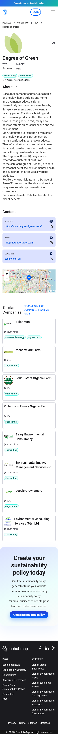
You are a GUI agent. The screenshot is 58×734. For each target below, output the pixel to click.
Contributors (9, 675)
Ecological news (11, 664)
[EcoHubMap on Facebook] (38, 648)
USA (36, 23)
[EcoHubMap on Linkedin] (45, 648)
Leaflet (52, 291)
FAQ (4, 699)
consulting (22, 23)
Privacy (12, 722)
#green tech (26, 75)
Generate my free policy (29, 615)
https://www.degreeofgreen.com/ (23, 226)
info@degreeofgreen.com (19, 242)
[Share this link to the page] (54, 43)
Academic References (14, 680)
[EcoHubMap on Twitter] (52, 648)
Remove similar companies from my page (36, 310)
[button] (29, 278)
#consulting (10, 75)
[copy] (51, 226)
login (35, 12)
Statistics (45, 722)
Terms (22, 722)
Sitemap (32, 722)
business (6, 23)
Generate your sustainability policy (29, 3)
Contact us (8, 694)
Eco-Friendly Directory (14, 669)
